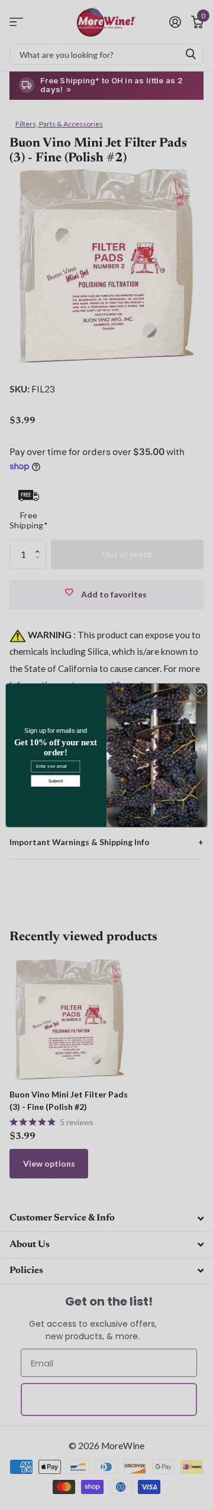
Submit (56, 780)
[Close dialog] (200, 691)
